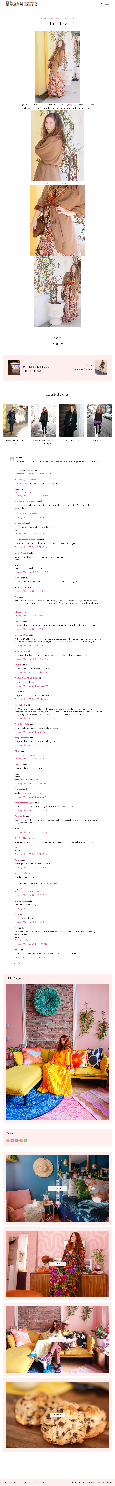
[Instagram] (12, 1140)
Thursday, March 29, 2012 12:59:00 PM (31, 758)
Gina (17, 914)
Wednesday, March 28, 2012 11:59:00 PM (33, 473)
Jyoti (17, 927)
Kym (16, 596)
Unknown (18, 621)
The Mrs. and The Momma (26, 501)
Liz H (17, 691)
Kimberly (19, 577)
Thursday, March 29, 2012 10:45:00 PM (31, 895)
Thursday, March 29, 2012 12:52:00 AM (31, 533)
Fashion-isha (20, 816)
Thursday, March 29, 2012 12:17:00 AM (31, 495)
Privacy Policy (30, 1483)
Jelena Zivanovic (22, 553)
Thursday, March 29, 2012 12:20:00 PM (31, 718)
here (69, 104)
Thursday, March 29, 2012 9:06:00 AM (31, 658)
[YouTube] (25, 1140)
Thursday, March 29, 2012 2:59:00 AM (31, 547)
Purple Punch (99, 440)
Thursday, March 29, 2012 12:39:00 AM (31, 517)
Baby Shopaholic (22, 724)
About (43, 1483)
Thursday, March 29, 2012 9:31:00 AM (31, 672)
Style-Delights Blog (22, 940)
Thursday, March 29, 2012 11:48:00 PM (31, 943)
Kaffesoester (20, 651)
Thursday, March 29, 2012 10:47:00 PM (31, 908)
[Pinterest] (17, 1140)
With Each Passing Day (24, 802)
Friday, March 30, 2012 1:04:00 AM (30, 957)
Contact (16, 1483)
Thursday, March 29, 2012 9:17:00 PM (31, 867)
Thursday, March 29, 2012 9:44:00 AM (31, 685)
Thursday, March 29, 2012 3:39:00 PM (31, 854)
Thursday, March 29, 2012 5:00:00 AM (31, 572)
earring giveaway (52, 882)
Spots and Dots (72, 440)
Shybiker (18, 664)
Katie (17, 860)
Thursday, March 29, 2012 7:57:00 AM (31, 615)
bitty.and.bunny (21, 611)
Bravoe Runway (21, 901)
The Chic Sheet (21, 838)
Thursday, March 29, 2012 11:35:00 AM (31, 699)
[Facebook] (8, 1140)
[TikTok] (21, 1140)
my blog (18, 891)
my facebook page (32, 891)
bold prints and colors (50, 18)
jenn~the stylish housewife (26, 479)
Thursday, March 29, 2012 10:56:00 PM (31, 922)
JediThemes (109, 1482)
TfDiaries (97, 1482)
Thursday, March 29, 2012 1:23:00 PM (31, 783)
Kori (16, 457)
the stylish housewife (23, 491)
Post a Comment (19, 963)
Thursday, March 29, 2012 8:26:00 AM (31, 629)
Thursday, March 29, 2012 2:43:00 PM (31, 796)
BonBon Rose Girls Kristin (26, 678)
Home (5, 1483)
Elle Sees (19, 789)
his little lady (20, 523)
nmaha (17, 949)
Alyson (17, 751)
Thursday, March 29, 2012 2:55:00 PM (31, 810)
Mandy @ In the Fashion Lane (27, 539)
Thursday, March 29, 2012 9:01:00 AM (31, 645)
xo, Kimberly (20, 705)
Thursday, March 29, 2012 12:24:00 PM (31, 731)
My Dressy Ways (22, 635)
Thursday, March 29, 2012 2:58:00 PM (31, 832)
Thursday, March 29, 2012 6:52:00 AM (31, 591)
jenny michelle (21, 873)
